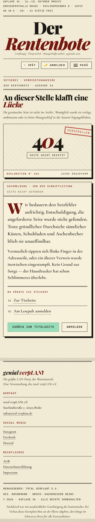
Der (47, 35)
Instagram (9, 432)
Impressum (10, 472)
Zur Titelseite (25, 300)
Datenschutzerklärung (17, 467)
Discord (8, 443)
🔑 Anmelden (54, 65)
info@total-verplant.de (17, 413)
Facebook (9, 437)
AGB (6, 461)
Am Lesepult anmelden (32, 311)
